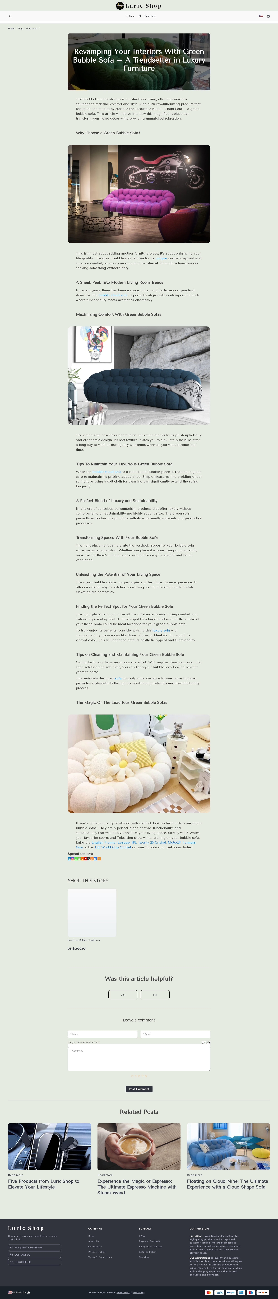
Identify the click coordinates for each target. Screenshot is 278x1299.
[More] (99, 858)
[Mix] (92, 858)
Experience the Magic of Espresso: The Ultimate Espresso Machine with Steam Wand (137, 1186)
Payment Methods (149, 1241)
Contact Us (95, 1246)
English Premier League (111, 842)
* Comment (76, 1050)
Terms (119, 1292)
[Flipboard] (85, 858)
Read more (150, 16)
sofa (118, 678)
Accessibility (138, 1292)
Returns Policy (148, 1252)
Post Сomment (139, 1089)
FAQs (142, 1236)
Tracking (144, 1257)
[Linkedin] (69, 858)
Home (11, 28)
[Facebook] (95, 858)
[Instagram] (72, 858)
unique (161, 258)
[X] (88, 858)
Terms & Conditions (100, 1257)
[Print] (82, 858)
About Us (93, 1241)
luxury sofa (161, 630)
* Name (74, 1034)
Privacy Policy (96, 1252)
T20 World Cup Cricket (112, 847)
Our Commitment (200, 1258)
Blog (20, 28)
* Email (147, 1034)
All (140, 16)
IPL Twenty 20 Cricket (149, 842)
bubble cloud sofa (112, 295)
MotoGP (174, 842)
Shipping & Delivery (150, 1246)
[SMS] (79, 858)
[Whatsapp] (76, 858)
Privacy (126, 1292)
